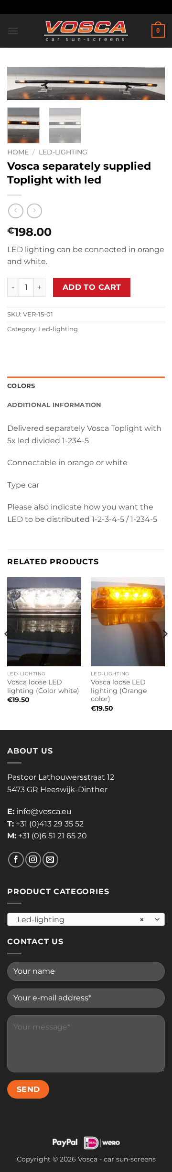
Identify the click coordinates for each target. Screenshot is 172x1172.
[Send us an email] (50, 859)
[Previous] (22, 89)
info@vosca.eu (44, 811)
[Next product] (15, 211)
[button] (13, 30)
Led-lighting (63, 152)
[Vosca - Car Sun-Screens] (86, 31)
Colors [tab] (21, 385)
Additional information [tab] (54, 404)
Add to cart (92, 287)
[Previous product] (34, 211)
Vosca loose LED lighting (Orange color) (119, 690)
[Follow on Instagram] (33, 859)
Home (18, 152)
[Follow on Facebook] (16, 859)
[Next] (149, 89)
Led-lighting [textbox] (80, 919)
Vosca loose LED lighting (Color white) (43, 686)
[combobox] (86, 919)
